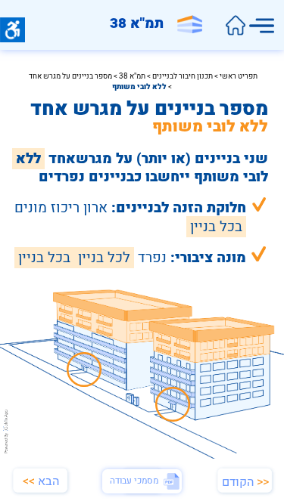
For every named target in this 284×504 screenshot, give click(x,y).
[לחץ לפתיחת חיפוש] (235, 25)
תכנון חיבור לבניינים (182, 76)
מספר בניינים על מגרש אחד (70, 76)
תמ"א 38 (131, 76)
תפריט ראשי (238, 76)
